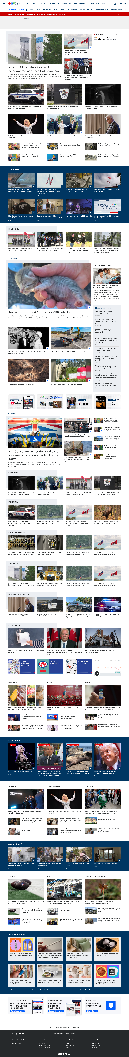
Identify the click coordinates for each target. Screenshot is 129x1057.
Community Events (116, 9)
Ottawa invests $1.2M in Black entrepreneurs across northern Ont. (49, 217)
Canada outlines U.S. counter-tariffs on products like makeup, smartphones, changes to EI (33, 145)
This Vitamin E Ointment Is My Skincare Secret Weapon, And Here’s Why (20, 982)
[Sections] (4, 3)
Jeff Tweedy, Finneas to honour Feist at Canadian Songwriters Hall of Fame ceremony (71, 830)
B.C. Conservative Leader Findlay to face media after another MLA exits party (33, 455)
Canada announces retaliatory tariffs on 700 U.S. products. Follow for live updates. (77, 77)
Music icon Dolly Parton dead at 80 (20, 771)
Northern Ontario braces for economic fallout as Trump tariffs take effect (48, 191)
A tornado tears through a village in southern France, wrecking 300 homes (109, 910)
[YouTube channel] (20, 1033)
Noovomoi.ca (96, 1045)
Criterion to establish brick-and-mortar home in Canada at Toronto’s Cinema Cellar (71, 820)
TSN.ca (68, 1047)
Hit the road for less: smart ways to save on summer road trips (105, 286)
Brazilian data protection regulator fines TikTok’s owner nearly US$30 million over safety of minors (32, 820)
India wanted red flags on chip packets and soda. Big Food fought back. (109, 726)
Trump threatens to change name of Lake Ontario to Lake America (111, 420)
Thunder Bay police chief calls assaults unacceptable (18, 615)
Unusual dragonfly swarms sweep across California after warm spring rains (99, 902)
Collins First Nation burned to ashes (21, 384)
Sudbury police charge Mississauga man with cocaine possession (106, 493)
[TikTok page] (16, 1033)
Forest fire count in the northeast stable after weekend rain (48, 522)
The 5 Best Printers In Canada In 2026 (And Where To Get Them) (49, 981)
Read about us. (89, 990)
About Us (51, 1027)
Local (27, 3)
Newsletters (66, 1027)
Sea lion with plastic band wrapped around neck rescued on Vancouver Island (77, 459)
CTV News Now (94, 3)
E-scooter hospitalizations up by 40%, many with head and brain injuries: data (108, 716)
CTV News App (76, 1027)
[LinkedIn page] (23, 1033)
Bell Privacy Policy (44, 1043)
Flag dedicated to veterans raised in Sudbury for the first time (21, 249)
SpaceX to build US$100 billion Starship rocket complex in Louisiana (24, 812)
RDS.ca (94, 1047)
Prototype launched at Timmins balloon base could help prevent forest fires (77, 250)
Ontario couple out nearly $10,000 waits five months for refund (112, 429)
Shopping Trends (80, 3)
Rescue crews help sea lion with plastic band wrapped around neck (78, 772)
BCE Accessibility (17, 1043)
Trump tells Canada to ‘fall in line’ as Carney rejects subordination (71, 920)
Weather (31, 9)
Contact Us (58, 1027)
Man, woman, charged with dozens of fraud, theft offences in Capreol (21, 493)
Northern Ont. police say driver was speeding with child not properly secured (78, 616)
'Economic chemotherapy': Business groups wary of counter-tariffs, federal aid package (71, 727)
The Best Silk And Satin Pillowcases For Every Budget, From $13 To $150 (77, 955)
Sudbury (62, 9)
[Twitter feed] (13, 1033)
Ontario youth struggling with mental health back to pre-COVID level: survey (102, 651)
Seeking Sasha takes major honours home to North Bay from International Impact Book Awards (107, 250)
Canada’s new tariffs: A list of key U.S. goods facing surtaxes (26, 651)
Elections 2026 (46, 9)
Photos (55, 9)
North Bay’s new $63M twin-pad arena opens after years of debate (50, 249)
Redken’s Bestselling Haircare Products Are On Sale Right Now (21, 954)
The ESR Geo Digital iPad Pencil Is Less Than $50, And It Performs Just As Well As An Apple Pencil (50, 955)
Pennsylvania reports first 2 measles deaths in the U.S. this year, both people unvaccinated (102, 708)
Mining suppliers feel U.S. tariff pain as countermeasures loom (78, 190)
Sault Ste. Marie (72, 9)
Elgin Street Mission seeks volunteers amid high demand (21, 217)
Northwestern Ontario (101, 9)
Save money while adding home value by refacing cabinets (21, 864)
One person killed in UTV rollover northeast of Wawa (48, 615)
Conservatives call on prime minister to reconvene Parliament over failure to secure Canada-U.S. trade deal (33, 727)
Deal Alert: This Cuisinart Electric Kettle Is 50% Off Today (78, 981)
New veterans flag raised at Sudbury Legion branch (107, 190)
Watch (43, 3)
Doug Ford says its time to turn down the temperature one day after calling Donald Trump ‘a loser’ (64, 652)
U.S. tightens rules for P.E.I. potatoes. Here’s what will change (111, 456)
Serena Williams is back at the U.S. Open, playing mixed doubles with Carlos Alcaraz (32, 921)
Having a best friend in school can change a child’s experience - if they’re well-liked (108, 830)
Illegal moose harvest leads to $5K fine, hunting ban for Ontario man (106, 522)
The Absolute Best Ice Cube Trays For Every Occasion (107, 954)
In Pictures (52, 3)
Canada (35, 3)
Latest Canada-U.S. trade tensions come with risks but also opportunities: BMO (70, 716)
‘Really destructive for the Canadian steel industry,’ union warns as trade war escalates (21, 554)
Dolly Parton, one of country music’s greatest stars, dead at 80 (64, 812)
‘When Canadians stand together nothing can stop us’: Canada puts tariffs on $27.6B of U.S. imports (49, 773)
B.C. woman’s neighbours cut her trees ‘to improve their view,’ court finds (112, 438)
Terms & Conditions (44, 1045)
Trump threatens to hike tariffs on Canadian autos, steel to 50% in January (32, 716)
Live (103, 3)
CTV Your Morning (64, 3)
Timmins (89, 9)
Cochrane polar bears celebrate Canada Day (67, 384)
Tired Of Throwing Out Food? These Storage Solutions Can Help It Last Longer (106, 982)
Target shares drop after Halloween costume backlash (62, 708)
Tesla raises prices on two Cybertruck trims (68, 909)
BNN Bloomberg (70, 1045)
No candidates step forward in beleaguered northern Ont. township (21, 584)
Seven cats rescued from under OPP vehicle (39, 312)
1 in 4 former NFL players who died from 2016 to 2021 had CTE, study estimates (26, 902)
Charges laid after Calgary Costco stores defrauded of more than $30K (77, 436)
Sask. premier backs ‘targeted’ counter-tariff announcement (111, 447)
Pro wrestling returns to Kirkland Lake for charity (79, 217)
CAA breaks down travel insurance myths (78, 864)
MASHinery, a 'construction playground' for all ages (68, 351)
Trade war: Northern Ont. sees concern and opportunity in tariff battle (75, 52)
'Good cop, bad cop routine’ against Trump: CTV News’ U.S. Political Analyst (106, 773)
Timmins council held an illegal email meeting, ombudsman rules (49, 584)
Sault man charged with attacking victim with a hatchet (49, 553)
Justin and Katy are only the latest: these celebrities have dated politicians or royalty (28, 352)
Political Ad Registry (44, 1047)
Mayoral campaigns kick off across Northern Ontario (106, 217)
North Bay (82, 9)
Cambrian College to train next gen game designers (49, 864)
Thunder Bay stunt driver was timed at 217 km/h (106, 615)
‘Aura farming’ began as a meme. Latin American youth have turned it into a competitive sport (102, 812)
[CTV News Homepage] (15, 3)
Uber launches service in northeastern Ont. (62, 136)
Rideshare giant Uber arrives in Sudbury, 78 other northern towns (20, 190)
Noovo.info (95, 1043)
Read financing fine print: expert (105, 863)
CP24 (67, 1043)
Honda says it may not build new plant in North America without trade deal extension (63, 902)
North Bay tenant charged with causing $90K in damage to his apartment (24, 107)
